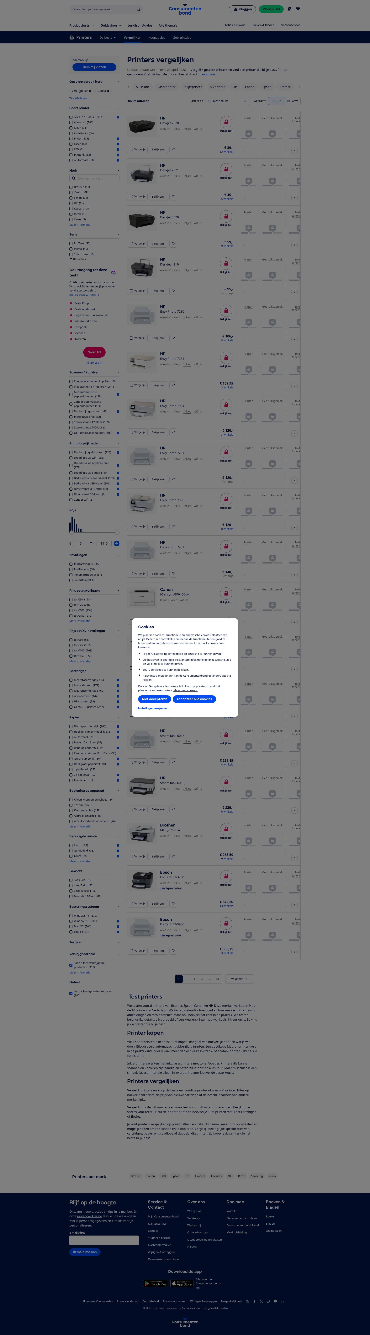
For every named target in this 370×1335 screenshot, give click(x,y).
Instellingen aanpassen (153, 708)
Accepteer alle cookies (194, 699)
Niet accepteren (154, 699)
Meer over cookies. (185, 690)
